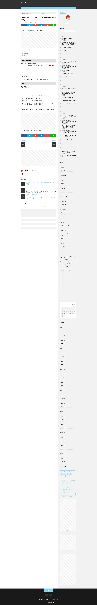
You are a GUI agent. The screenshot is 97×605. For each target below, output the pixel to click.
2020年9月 (63, 406)
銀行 (62, 248)
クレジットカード (65, 225)
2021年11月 (63, 369)
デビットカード (64, 230)
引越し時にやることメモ (30, 142)
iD (67, 471)
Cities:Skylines (64, 40)
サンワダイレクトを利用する (64, 261)
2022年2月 (63, 361)
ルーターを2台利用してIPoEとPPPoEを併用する (69, 100)
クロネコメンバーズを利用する (31, 194)
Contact (40, 7)
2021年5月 (63, 385)
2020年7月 (63, 411)
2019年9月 (63, 437)
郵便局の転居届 (25, 53)
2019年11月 (63, 432)
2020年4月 (63, 419)
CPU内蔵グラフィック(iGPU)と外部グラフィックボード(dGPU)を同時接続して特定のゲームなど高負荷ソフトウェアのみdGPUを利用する (69, 43)
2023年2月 (63, 330)
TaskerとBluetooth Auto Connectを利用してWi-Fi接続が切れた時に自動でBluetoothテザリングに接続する (69, 93)
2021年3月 (63, 390)
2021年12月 (63, 366)
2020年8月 (63, 408)
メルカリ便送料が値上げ (30, 189)
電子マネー (64, 63)
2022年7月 (63, 348)
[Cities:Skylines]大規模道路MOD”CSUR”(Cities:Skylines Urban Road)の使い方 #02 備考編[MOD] (69, 131)
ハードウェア (64, 149)
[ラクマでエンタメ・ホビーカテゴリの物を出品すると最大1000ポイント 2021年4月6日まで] (23, 184)
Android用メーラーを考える (66, 70)
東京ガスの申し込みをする (44, 142)
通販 (62, 243)
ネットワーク (63, 487)
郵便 (35, 22)
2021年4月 (63, 387)
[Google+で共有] (35, 25)
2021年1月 (63, 395)
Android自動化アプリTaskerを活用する (68, 139)
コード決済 (64, 227)
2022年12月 (63, 335)
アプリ (62, 478)
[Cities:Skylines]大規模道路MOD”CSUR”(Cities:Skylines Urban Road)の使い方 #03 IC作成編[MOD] (69, 121)
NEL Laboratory (26, 2)
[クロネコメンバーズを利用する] (23, 196)
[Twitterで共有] (30, 25)
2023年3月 (63, 327)
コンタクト (41, 599)
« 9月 (62, 316)
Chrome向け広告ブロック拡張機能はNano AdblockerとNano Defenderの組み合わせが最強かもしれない (69, 116)
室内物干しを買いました (63, 274)
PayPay (68, 473)
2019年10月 (63, 435)
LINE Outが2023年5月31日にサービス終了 (66, 278)
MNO (61, 473)
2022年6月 (63, 351)
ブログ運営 (63, 209)
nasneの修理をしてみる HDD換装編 (67, 50)
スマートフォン (64, 201)
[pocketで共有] (47, 25)
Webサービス (27, 22)
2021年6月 (63, 382)
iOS (62, 191)
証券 (62, 238)
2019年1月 (63, 458)
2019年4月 (63, 450)
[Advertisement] (38, 39)
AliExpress (64, 157)
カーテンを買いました (63, 272)
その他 (62, 183)
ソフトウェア (63, 185)
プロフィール (55, 599)
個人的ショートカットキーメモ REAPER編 (68, 97)
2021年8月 (63, 377)
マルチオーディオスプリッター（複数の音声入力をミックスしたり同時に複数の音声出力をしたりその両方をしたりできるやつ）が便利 (69, 126)
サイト (22, 226)
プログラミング (63, 206)
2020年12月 (63, 398)
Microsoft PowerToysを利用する (65, 266)
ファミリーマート (63, 489)
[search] (75, 31)
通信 (64, 496)
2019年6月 (63, 445)
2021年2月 (63, 393)
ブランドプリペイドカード (66, 233)
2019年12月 (63, 429)
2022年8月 (63, 345)
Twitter (35, 7)
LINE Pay (73, 471)
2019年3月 (63, 453)
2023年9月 (63, 324)
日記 (62, 217)
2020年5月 (63, 416)
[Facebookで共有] (24, 25)
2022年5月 (63, 353)
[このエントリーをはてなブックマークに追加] (41, 25)
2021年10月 (63, 372)
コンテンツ (65, 480)
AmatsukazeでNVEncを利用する (67, 103)
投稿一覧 (35, 170)
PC (70, 473)
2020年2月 (63, 424)
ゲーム (62, 170)
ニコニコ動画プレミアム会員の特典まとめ (66, 268)
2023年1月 (63, 332)
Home (23, 7)
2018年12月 (63, 461)
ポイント (62, 212)
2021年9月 (63, 374)
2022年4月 (63, 356)
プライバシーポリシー (48, 599)
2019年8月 (63, 440)
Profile (31, 7)
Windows (64, 98)
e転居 (23, 55)
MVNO (65, 473)
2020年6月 (63, 414)
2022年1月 (63, 364)
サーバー (74, 480)
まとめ (63, 90)
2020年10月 (63, 403)
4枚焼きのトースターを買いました (65, 270)
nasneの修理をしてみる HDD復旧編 (67, 73)
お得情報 (62, 167)
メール (22, 222)
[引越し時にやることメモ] (23, 144)
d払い (61, 471)
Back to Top (48, 590)
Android (64, 71)
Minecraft (63, 175)
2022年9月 (63, 343)
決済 (62, 222)
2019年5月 (63, 448)
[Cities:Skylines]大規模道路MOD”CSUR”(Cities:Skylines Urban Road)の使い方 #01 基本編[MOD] (69, 66)
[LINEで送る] (53, 25)
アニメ (63, 180)
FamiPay (65, 471)
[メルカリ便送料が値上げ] (23, 190)
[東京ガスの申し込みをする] (54, 144)
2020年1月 (63, 427)
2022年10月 (63, 340)
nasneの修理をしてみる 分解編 (66, 47)
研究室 (27, 7)
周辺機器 (64, 128)
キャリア (65, 478)
